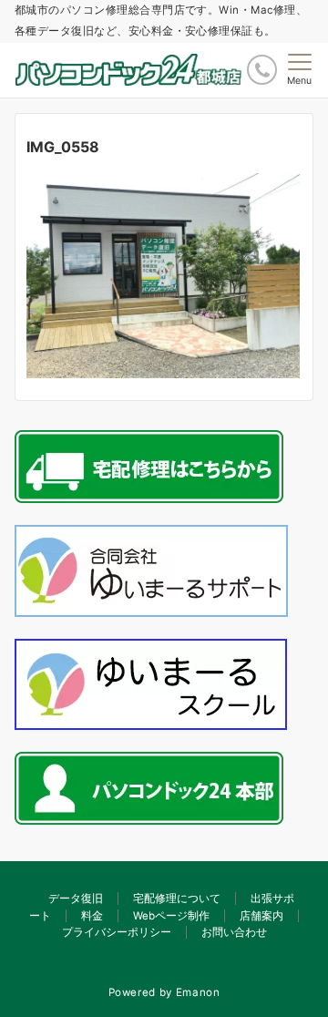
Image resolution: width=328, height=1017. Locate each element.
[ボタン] (262, 70)
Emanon (198, 992)
